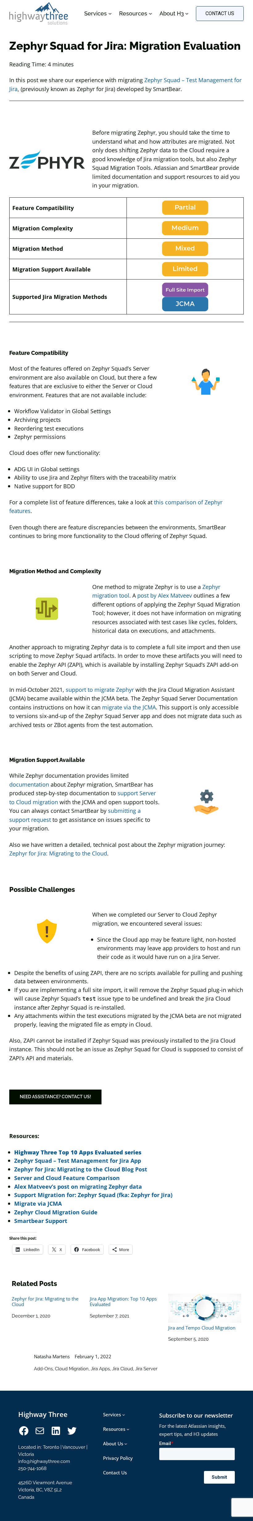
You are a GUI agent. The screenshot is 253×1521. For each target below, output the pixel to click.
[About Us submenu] (125, 1443)
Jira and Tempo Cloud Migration (201, 1328)
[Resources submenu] (127, 1429)
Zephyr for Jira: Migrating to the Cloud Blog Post (80, 1169)
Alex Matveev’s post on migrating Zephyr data (78, 1186)
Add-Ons (43, 1369)
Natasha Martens (52, 1356)
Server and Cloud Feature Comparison (67, 1178)
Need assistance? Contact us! (55, 1096)
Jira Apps (100, 1369)
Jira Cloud (122, 1369)
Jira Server (146, 1369)
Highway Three (43, 1414)
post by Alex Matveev (164, 595)
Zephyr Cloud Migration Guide (55, 1212)
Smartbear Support (40, 1221)
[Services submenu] (123, 1414)
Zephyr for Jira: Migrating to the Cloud (58, 853)
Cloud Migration (72, 1369)
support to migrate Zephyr (100, 689)
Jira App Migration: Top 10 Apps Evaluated (123, 1302)
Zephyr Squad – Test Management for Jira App (77, 1160)
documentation (29, 784)
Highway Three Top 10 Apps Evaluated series (77, 1152)
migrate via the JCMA (129, 707)
